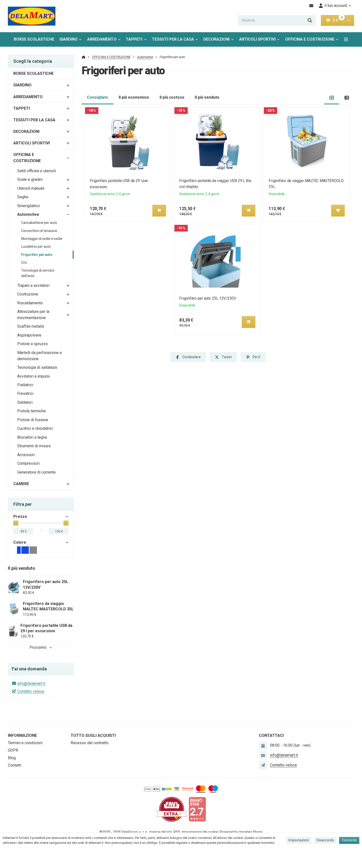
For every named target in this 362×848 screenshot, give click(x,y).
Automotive (28, 214)
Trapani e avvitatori (33, 285)
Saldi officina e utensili (36, 171)
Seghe (22, 197)
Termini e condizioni (25, 742)
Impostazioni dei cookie (200, 832)
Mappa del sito (160, 832)
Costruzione (27, 294)
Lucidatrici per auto (36, 246)
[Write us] (263, 765)
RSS (177, 832)
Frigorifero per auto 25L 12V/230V (207, 298)
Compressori (28, 463)
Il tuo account (335, 5)
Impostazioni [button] (299, 840)
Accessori (26, 454)
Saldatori (25, 402)
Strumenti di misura (33, 446)
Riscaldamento (30, 303)
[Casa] (31, 16)
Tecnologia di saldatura (37, 367)
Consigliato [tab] (97, 97)
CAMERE (21, 483)
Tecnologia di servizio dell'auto (37, 273)
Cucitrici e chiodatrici (35, 428)
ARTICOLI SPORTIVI (257, 39)
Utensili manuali (30, 188)
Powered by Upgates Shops (241, 832)
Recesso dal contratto (90, 742)
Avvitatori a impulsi (33, 376)
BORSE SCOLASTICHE (34, 39)
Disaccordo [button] (325, 840)
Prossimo (38, 647)
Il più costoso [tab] (172, 97)
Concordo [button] (349, 840)
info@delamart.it (31, 683)
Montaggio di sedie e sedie (41, 239)
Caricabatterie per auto (39, 223)
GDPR (13, 750)
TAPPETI (134, 39)
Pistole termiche (31, 411)
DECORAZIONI (216, 39)
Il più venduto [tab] (207, 97)
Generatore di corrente (36, 472)
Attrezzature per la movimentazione (33, 314)
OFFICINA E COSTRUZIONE (309, 39)
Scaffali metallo (30, 326)
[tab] (331, 98)
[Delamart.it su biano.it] (197, 809)
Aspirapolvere (29, 335)
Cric (24, 262)
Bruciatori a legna (32, 437)
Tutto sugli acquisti (93, 735)
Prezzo (20, 516)
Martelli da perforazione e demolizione (39, 355)
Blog (12, 757)
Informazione (22, 735)
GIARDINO (68, 39)
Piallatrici (25, 385)
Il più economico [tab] (134, 97)
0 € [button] (337, 20)
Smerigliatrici (28, 205)
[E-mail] (311, 5)
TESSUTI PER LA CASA (173, 39)
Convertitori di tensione (39, 231)
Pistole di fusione (32, 419)
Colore (19, 542)
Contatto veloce (30, 691)
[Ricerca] (310, 20)
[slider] (15, 523)
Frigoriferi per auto (36, 255)
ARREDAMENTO (101, 39)
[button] (348, 20)
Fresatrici (25, 393)
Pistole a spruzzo (32, 343)
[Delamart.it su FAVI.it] (171, 809)
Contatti (14, 765)
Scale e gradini (30, 179)
